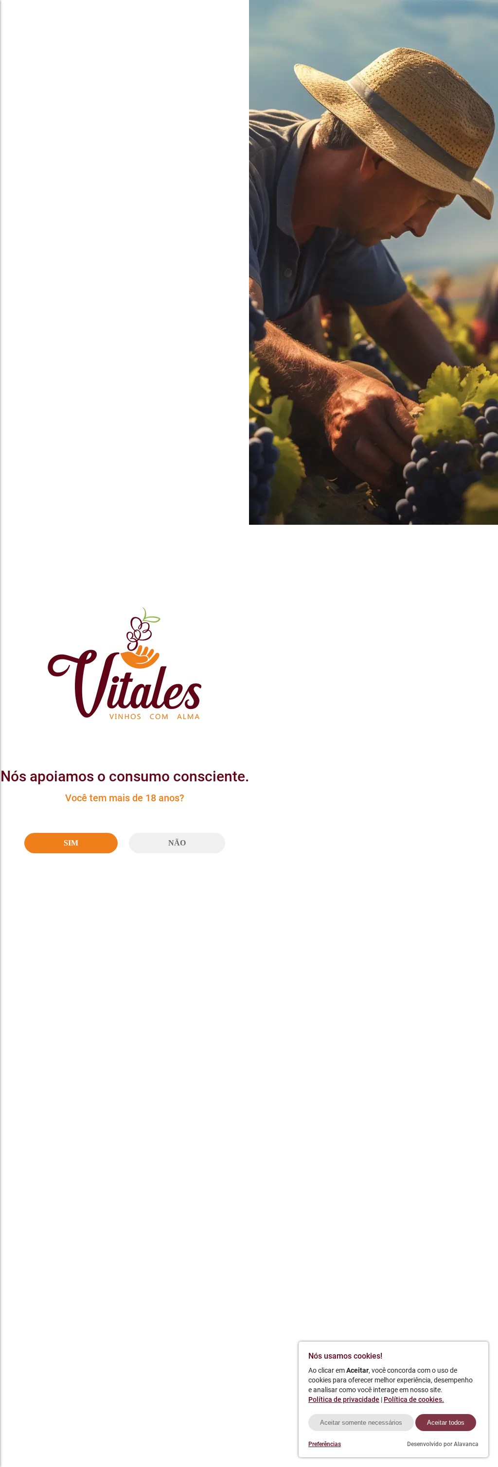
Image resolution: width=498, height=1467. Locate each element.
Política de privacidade (343, 1399)
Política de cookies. (414, 1399)
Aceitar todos (445, 1422)
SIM (71, 843)
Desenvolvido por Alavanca (443, 1444)
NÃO (177, 843)
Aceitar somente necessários (361, 1422)
